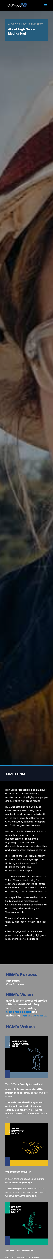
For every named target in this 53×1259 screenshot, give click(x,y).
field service (11, 901)
